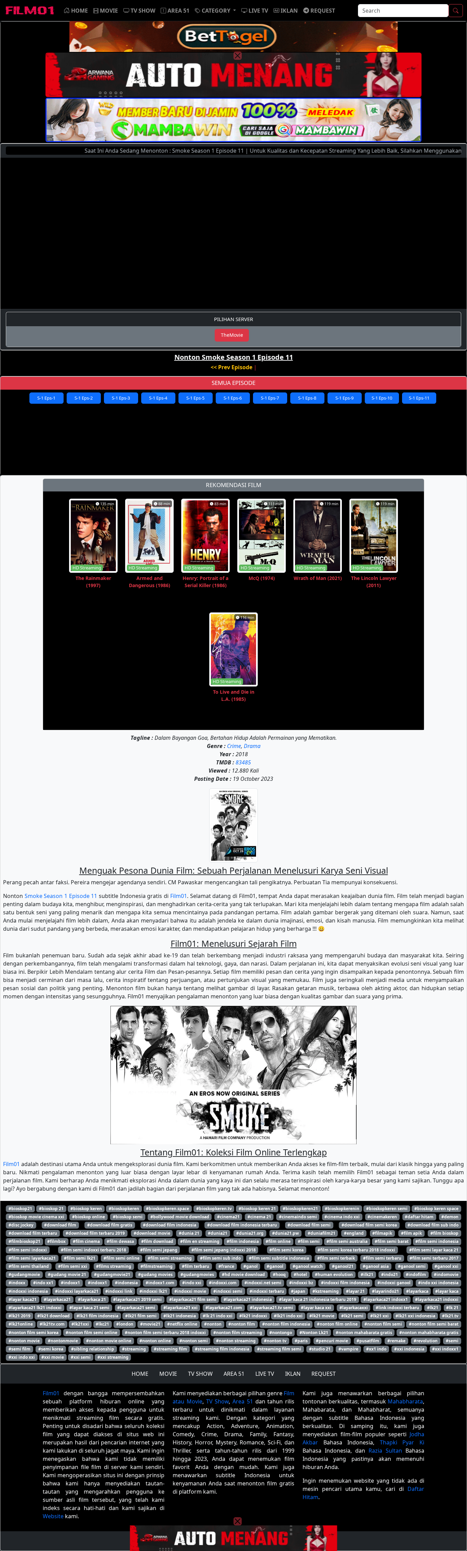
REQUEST (323, 1373)
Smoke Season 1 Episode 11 (61, 896)
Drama (252, 746)
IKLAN (293, 1373)
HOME (140, 1373)
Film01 (178, 896)
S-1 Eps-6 (233, 398)
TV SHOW (200, 1373)
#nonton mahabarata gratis (364, 1332)
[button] (215, 10)
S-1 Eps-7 (270, 398)
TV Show (217, 1401)
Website (53, 1516)
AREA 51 (234, 1373)
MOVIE (168, 1373)
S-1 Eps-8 (307, 398)
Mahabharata (405, 1401)
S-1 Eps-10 (382, 398)
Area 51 (242, 1401)
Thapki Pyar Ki (402, 1442)
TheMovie (232, 335)
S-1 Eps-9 (344, 398)
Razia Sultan (385, 1450)
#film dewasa (120, 1241)
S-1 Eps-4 (158, 398)
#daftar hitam (419, 1217)
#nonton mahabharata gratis (428, 1332)
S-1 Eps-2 (84, 398)
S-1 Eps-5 (195, 398)
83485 (243, 762)
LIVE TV (264, 1373)
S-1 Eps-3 (121, 398)
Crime (234, 746)
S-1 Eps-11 (419, 398)
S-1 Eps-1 (46, 398)
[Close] (238, 56)
